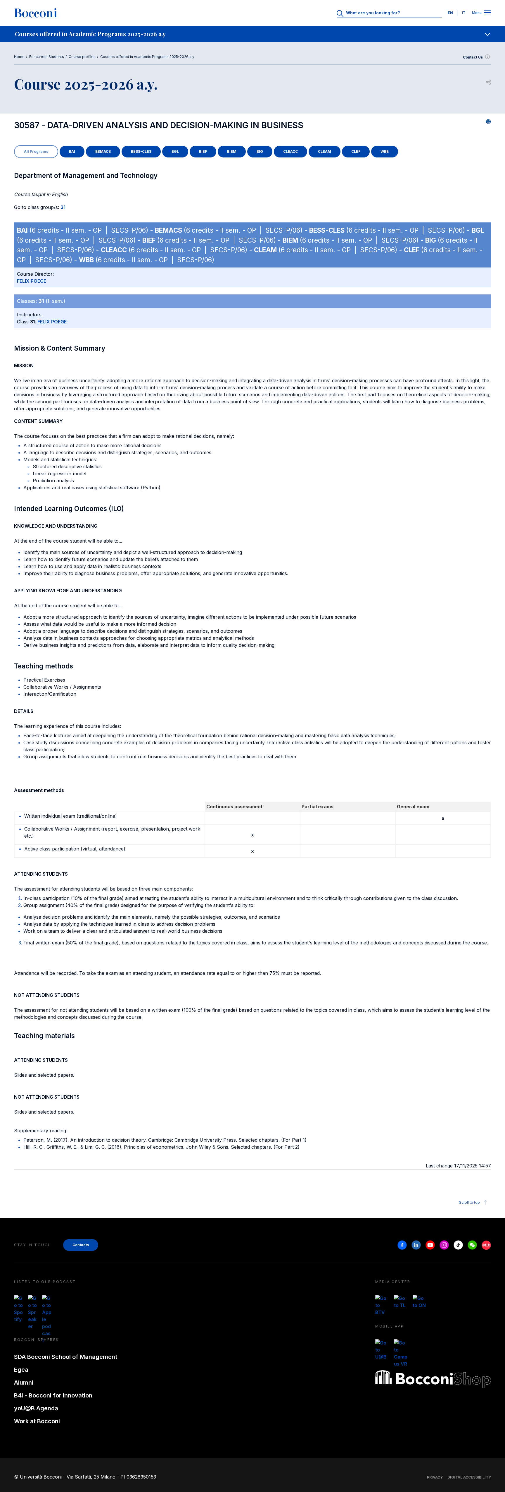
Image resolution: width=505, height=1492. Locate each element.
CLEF (355, 151)
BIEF (203, 151)
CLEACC (290, 151)
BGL (175, 151)
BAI (72, 151)
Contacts (80, 1245)
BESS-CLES (141, 151)
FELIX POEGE (31, 281)
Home (19, 56)
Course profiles (82, 56)
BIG (260, 151)
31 (62, 207)
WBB (385, 151)
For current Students (46, 56)
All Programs (36, 151)
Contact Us (473, 57)
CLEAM (324, 151)
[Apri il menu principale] (487, 13)
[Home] (35, 13)
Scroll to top (469, 1202)
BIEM (231, 151)
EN (450, 13)
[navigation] (252, 34)
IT (464, 13)
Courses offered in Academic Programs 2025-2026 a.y (147, 56)
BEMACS (103, 151)
